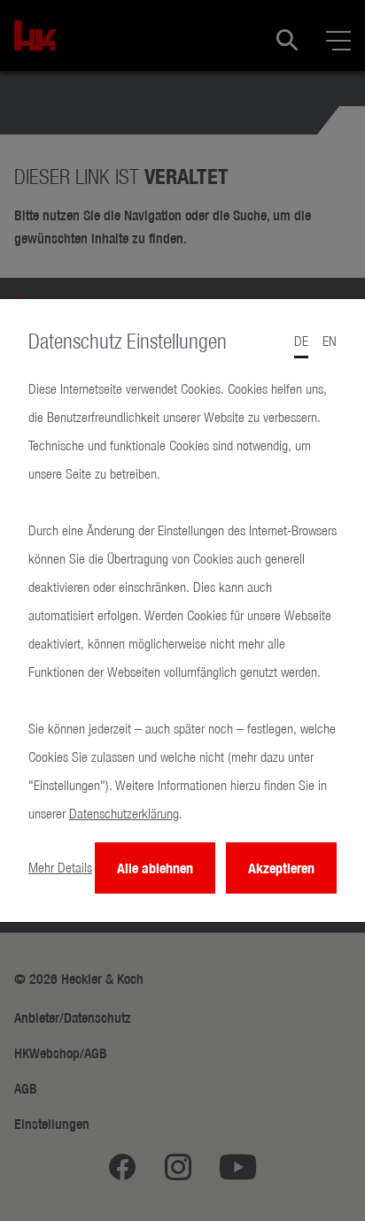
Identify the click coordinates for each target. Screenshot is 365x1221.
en (329, 341)
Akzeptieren (281, 868)
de (301, 341)
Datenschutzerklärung (124, 813)
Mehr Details (60, 867)
